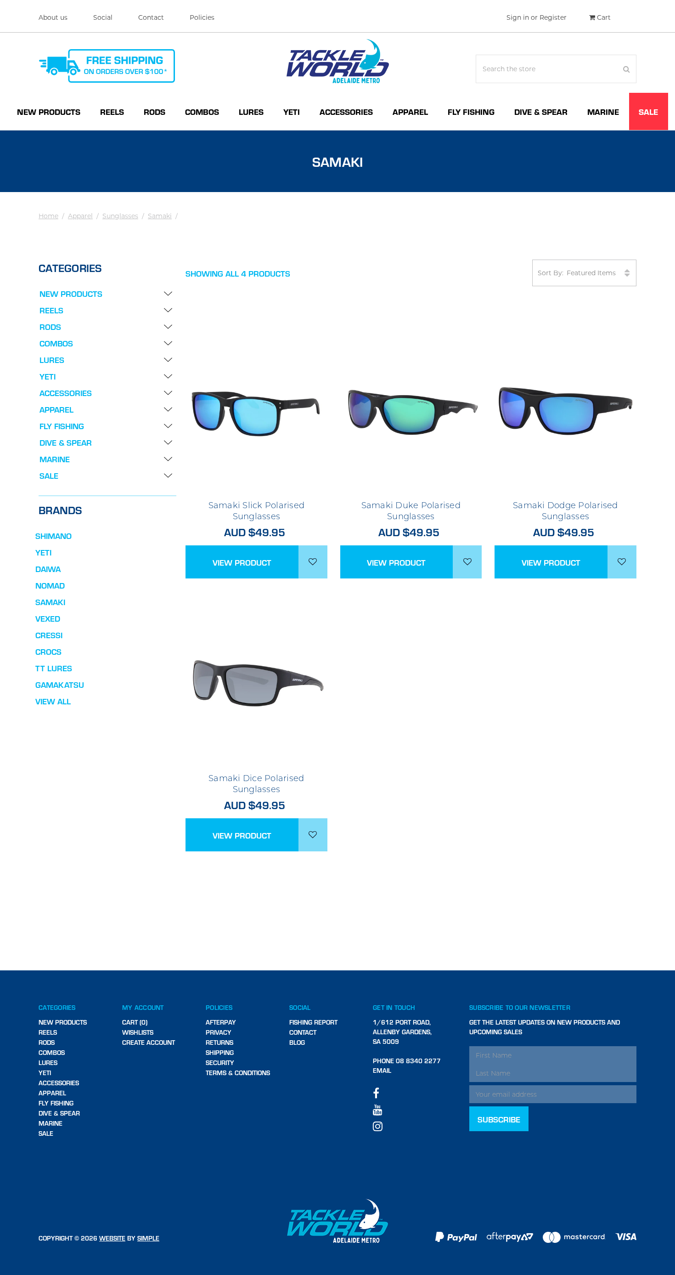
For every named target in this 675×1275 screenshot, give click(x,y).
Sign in (517, 17)
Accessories (346, 111)
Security (220, 1062)
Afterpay (221, 1022)
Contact (151, 17)
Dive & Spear (541, 111)
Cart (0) (134, 1022)
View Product (242, 562)
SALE (648, 111)
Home (48, 216)
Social (102, 17)
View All (53, 701)
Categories (57, 1007)
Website (112, 1238)
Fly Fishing (471, 111)
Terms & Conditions (238, 1072)
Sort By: (550, 273)
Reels (112, 111)
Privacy (218, 1032)
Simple (148, 1238)
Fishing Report (313, 1022)
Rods (154, 111)
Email (382, 1070)
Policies (202, 17)
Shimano (53, 535)
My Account (143, 1007)
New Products (48, 111)
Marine (603, 111)
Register (553, 17)
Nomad (50, 585)
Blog (297, 1042)
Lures (251, 111)
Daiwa (48, 568)
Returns (219, 1042)
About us (53, 17)
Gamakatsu (59, 684)
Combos (202, 111)
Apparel (410, 111)
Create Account (148, 1042)
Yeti (291, 111)
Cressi (48, 634)
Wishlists (137, 1032)
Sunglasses (120, 216)
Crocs (48, 651)
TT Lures (53, 668)
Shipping (220, 1052)
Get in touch (394, 1007)
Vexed (47, 618)
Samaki (160, 216)
